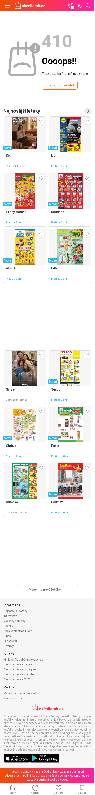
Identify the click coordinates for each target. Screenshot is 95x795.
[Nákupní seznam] (79, 5)
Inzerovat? (10, 616)
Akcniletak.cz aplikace (18, 631)
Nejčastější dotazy (15, 611)
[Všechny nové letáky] (87, 111)
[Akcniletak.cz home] (30, 5)
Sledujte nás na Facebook (20, 664)
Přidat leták (11, 641)
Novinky (9, 646)
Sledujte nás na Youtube (19, 674)
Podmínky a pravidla (35, 775)
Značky (8, 626)
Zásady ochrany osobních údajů (69, 775)
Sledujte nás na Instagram (20, 669)
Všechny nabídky (14, 621)
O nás (7, 636)
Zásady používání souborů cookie (47, 779)
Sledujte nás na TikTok (18, 679)
